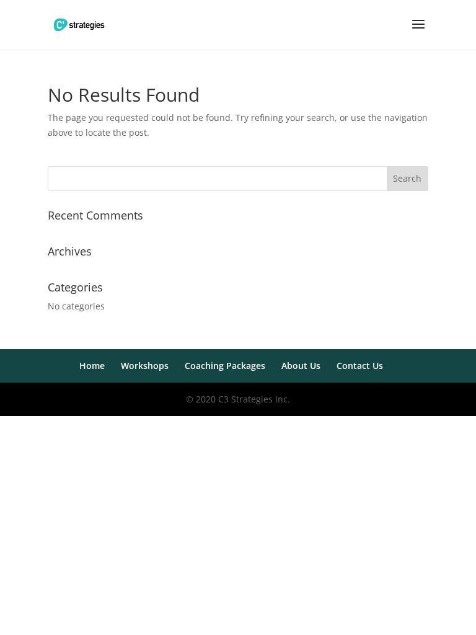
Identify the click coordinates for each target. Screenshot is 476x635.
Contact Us (360, 365)
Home (92, 365)
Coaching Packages (225, 365)
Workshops (145, 365)
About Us (300, 365)
